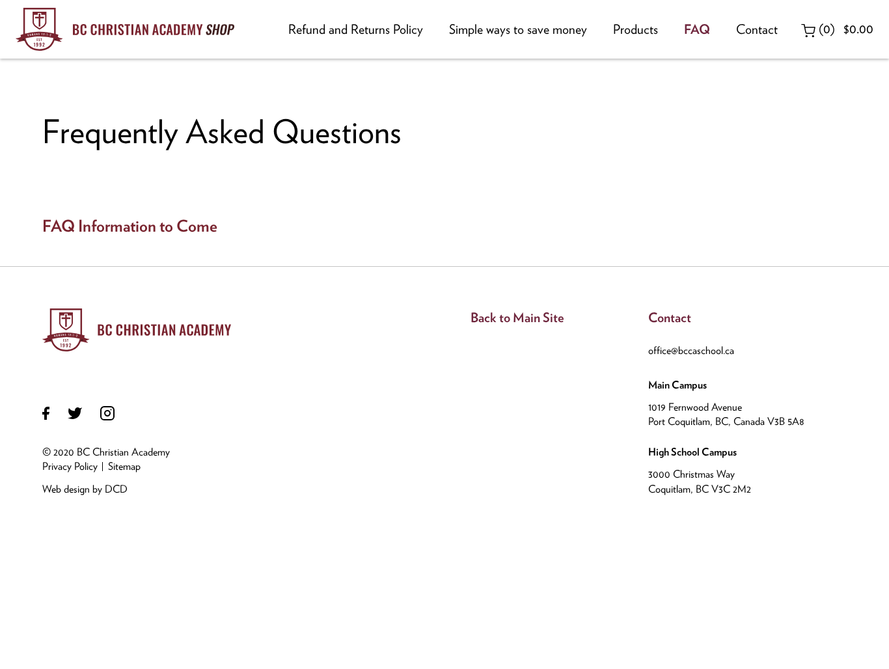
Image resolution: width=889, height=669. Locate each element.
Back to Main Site (517, 317)
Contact (757, 29)
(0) (844, 28)
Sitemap (124, 466)
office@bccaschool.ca (691, 350)
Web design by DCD (85, 489)
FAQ (697, 29)
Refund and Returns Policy (355, 29)
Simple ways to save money (518, 29)
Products (635, 29)
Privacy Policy (70, 466)
